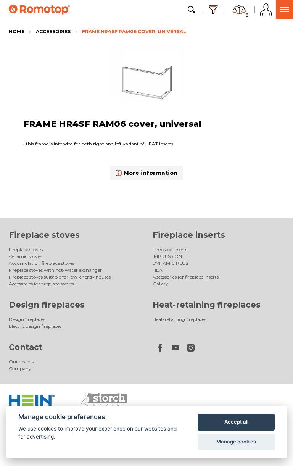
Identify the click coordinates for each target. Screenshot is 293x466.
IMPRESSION (167, 256)
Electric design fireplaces (35, 326)
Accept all (236, 422)
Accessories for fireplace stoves (41, 284)
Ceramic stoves (25, 256)
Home (16, 31)
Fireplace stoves (44, 235)
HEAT (159, 270)
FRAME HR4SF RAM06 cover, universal (134, 31)
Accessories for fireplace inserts (186, 277)
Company (20, 368)
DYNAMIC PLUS (170, 263)
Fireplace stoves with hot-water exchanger (55, 270)
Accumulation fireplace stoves (41, 263)
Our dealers (21, 361)
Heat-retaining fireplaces (207, 305)
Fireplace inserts (189, 235)
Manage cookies (236, 442)
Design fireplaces (47, 305)
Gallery (160, 284)
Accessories (53, 31)
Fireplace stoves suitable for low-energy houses (60, 277)
